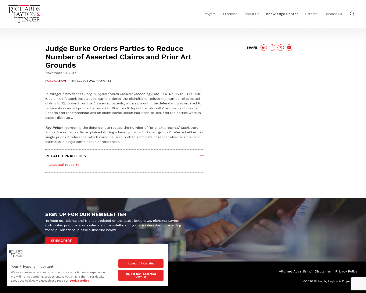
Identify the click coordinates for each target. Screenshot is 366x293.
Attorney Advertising (295, 271)
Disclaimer (323, 271)
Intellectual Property (91, 81)
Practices (230, 14)
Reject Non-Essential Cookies (141, 275)
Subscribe (61, 240)
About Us (252, 14)
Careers (311, 14)
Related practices (65, 156)
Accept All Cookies (141, 263)
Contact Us (333, 14)
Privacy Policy (346, 271)
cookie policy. (79, 280)
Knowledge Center (282, 14)
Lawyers (209, 14)
